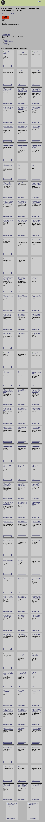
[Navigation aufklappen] (39, 1)
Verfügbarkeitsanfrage (6, 34)
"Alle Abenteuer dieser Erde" (8, 41)
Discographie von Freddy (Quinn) (8, 13)
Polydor (3, 19)
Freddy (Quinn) (5, 40)
